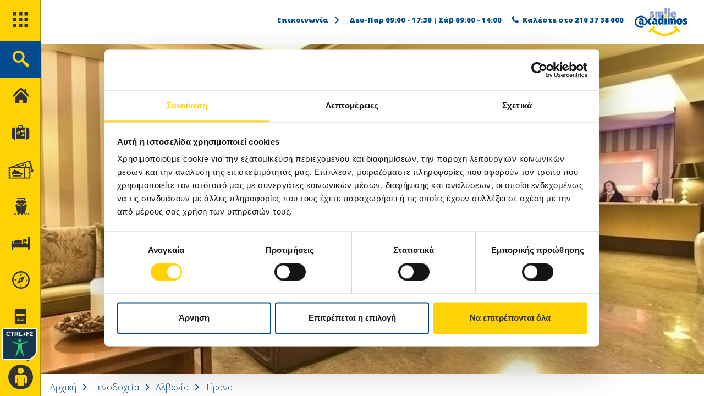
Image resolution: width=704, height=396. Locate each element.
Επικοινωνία (302, 20)
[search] (20, 59)
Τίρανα (219, 387)
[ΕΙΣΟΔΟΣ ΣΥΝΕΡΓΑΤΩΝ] (20, 377)
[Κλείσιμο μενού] (20, 96)
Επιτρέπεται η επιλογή (352, 317)
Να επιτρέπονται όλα (510, 317)
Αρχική (63, 387)
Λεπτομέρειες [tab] (352, 105)
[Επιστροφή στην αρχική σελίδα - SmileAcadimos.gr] (661, 22)
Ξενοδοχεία (116, 387)
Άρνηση (194, 317)
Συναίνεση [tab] (187, 105)
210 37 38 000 (599, 20)
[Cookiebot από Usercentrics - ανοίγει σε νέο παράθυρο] (539, 70)
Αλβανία (172, 387)
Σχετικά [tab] (517, 105)
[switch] (290, 272)
